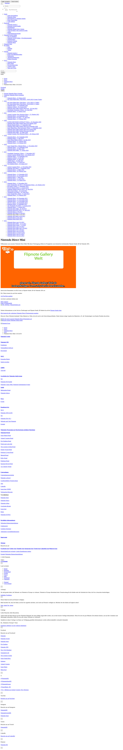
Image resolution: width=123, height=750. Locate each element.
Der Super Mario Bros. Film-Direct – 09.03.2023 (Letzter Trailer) (24, 99)
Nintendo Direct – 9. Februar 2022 (16, 111)
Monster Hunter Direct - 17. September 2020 (19, 125)
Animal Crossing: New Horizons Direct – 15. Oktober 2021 (23, 114)
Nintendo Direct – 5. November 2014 (17, 183)
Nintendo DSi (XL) (6, 418)
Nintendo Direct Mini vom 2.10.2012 (17, 228)
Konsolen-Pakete (5, 359)
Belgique (6, 570)
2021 (5, 113)
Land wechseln (8, 551)
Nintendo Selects (5, 393)
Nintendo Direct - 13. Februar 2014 (16, 195)
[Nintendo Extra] (5, 323)
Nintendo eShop (5, 503)
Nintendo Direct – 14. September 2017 (17, 156)
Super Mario (4, 667)
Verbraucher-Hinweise (7, 492)
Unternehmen (5, 472)
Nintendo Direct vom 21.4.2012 (15, 234)
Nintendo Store (5, 497)
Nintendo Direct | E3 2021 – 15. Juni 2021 (18, 117)
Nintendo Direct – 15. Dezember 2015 (17, 174)
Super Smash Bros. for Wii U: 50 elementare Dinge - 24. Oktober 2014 (26, 185)
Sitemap (3, 543)
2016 (5, 165)
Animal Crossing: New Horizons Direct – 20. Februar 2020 (23, 134)
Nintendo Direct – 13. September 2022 (17, 105)
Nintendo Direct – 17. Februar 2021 (16, 119)
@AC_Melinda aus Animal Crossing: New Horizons (15, 690)
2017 (5, 152)
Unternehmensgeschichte (7, 475)
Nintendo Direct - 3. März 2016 (15, 170)
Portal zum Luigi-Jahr (6, 444)
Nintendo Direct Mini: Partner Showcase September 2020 (22, 126)
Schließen (3, 595)
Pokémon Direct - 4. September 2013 (17, 204)
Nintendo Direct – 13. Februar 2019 (16, 143)
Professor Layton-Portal (7, 452)
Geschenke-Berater (6, 506)
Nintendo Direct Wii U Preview (15, 229)
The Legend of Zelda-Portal (8, 447)
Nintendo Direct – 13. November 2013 (17, 201)
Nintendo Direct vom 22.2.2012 (15, 235)
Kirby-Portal (4, 458)
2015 (5, 173)
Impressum (4, 537)
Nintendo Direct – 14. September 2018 (17, 147)
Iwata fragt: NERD (6, 489)
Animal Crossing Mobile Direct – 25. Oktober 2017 (21, 155)
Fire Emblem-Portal (6, 441)
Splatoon (3, 661)
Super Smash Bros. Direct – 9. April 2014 (18, 194)
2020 (5, 120)
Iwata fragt (3, 509)
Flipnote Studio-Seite (55, 310)
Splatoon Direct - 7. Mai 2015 (15, 177)
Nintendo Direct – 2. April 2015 (15, 179)
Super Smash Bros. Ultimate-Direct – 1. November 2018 (22, 146)
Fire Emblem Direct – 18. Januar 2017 (17, 164)
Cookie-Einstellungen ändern (23, 551)
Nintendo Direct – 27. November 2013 (17, 200)
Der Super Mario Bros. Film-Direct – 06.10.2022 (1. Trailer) (23, 104)
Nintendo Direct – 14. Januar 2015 (16, 180)
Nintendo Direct (8, 81)
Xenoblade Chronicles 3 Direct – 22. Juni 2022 (19, 110)
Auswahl (3, 370)
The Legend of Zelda (6, 655)
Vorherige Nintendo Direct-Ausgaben (14, 95)
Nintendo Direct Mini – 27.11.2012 (16, 223)
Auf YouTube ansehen (6, 296)
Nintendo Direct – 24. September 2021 (17, 116)
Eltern (2, 512)
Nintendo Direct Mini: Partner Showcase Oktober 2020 (22, 123)
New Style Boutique (6, 650)
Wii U (2, 356)
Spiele (2, 387)
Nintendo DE (4, 745)
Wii (2, 379)
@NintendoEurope (6, 684)
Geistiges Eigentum (6, 529)
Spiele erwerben (5, 362)
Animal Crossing (5, 664)
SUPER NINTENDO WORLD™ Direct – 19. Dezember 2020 (24, 122)
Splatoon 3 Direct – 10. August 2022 (17, 107)
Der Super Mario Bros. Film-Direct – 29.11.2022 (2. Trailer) (23, 102)
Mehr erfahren (4, 301)
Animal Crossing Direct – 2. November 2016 (19, 167)
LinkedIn (3, 486)
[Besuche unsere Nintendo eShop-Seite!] (12, 320)
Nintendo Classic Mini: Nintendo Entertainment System (15, 384)
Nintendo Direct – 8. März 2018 (15, 149)
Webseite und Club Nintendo (8, 421)
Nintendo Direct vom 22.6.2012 (15, 231)
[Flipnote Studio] (10, 304)
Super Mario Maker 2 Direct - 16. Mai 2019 (19, 140)
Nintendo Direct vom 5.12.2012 (15, 222)
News (5, 80)
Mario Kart (4, 669)
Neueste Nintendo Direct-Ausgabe (13, 93)
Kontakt (3, 424)
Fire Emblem (4, 644)
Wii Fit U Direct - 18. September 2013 (17, 203)
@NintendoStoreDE (6, 681)
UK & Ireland (7, 583)
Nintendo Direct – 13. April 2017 (16, 162)
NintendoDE (4, 710)
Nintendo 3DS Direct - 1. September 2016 (18, 168)
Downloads (4, 350)
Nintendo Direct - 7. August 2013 (16, 207)
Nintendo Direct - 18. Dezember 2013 (17, 198)
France (6, 575)
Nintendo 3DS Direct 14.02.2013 (16, 216)
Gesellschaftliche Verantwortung (9, 480)
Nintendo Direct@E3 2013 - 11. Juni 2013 (18, 210)
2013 (5, 83)
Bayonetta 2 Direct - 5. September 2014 (17, 186)
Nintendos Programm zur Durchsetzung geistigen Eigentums (18, 430)
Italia (5, 576)
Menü (2, 90)
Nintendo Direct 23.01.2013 (14, 217)
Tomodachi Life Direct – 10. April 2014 (17, 192)
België (5, 569)
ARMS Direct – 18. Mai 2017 (15, 161)
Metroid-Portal (4, 455)
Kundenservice (5, 407)
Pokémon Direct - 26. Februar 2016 (16, 171)
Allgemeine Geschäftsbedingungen (10, 531)
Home (5, 78)
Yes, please (10, 605)
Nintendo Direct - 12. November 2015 (17, 176)
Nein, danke (4, 605)
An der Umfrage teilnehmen (18, 625)
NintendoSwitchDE (6, 713)
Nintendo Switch (5, 336)
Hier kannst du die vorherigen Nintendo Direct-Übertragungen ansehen (19, 313)
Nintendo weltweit (5, 478)
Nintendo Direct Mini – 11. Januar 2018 (17, 150)
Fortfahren (9, 595)
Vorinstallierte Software (7, 348)
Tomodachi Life (5, 653)
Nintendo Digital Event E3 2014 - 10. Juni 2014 (20, 189)
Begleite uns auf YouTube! (8, 698)
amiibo (3, 367)
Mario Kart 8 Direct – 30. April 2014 (17, 191)
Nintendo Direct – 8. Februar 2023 (16, 98)
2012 (5, 220)
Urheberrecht (4, 526)
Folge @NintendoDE (6, 303)
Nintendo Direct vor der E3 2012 (16, 232)
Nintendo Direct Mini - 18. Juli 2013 (17, 208)
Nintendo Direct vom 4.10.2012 (15, 226)
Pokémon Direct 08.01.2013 (14, 219)
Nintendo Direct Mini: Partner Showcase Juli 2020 (20, 131)
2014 (5, 182)
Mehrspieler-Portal (5, 390)
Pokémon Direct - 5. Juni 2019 (15, 138)
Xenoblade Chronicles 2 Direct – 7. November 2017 (21, 153)
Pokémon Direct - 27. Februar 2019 (16, 141)
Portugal (6, 582)
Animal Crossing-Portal (7, 438)
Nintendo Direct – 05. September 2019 (17, 137)
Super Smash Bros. (6, 658)
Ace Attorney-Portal (6, 466)
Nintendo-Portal (5, 432)
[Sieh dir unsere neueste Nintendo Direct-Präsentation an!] (16, 319)
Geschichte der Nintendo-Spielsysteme (11, 376)
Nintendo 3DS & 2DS (6, 413)
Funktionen (4, 345)
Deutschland (7, 572)
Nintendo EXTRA (6, 514)
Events (2, 401)
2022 (5, 101)
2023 (5, 96)
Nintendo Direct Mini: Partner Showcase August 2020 (21, 129)
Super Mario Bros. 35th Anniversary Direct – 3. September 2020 (24, 128)
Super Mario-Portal (6, 435)
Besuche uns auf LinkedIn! (8, 736)
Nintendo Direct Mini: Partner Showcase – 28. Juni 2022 (22, 108)
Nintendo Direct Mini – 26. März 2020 (17, 132)
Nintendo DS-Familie (6, 381)
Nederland (7, 578)
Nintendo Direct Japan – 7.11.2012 (16, 225)
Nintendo (3, 636)
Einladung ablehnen (6, 625)
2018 (5, 144)
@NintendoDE (5, 678)
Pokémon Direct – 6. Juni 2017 (15, 159)
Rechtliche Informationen (8, 520)
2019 (5, 135)
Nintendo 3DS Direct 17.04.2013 (16, 213)
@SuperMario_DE (6, 687)
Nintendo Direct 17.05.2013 (14, 211)
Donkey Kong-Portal (6, 449)
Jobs (2, 483)
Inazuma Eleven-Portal (7, 463)
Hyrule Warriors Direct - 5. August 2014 (18, 188)
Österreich (6, 579)
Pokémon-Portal (5, 461)
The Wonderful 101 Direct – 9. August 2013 (19, 206)
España (6, 573)
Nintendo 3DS (5, 342)
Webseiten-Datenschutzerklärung (9, 523)
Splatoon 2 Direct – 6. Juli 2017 (15, 158)
